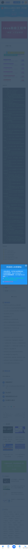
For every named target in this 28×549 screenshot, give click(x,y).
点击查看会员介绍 (8, 281)
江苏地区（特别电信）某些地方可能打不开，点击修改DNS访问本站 (13, 279)
